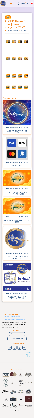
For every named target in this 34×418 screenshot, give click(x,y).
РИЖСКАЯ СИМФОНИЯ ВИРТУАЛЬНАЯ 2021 (17, 298)
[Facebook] (10, 348)
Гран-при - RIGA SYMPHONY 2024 (17, 132)
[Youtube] (24, 348)
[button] (11, 3)
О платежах (17, 166)
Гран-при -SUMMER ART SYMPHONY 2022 (17, 193)
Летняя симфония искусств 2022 (17, 221)
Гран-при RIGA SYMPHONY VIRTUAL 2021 (17, 257)
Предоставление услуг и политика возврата (15, 319)
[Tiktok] (19, 348)
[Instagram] (15, 348)
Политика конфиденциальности (12, 316)
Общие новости (12, 127)
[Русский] (32, 3)
